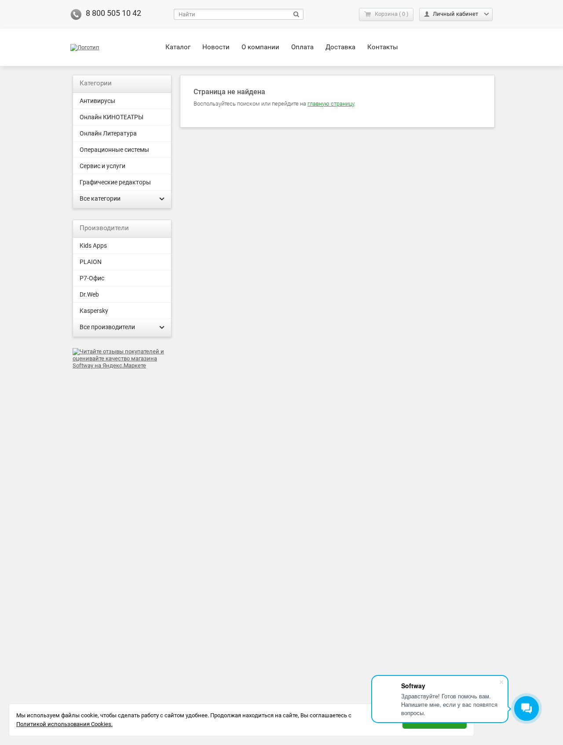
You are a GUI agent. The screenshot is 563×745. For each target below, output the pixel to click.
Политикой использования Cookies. (64, 724)
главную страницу (330, 103)
